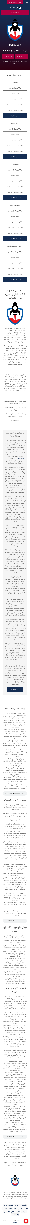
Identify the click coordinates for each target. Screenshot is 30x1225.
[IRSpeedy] (15, 8)
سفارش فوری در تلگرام (15, 2)
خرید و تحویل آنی (15, 115)
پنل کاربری (14, 12)
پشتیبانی (7, 57)
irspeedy (21, 458)
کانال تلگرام (20, 57)
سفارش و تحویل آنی (15, 689)
